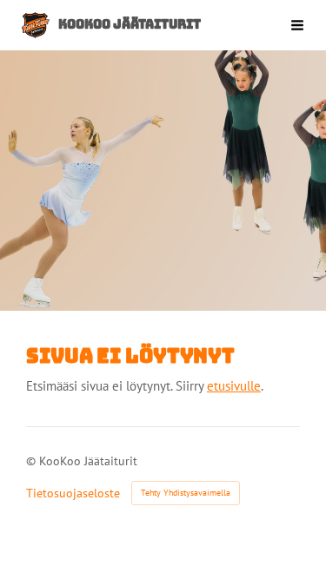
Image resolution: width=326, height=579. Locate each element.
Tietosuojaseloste (73, 493)
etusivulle (234, 386)
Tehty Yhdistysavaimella (185, 492)
